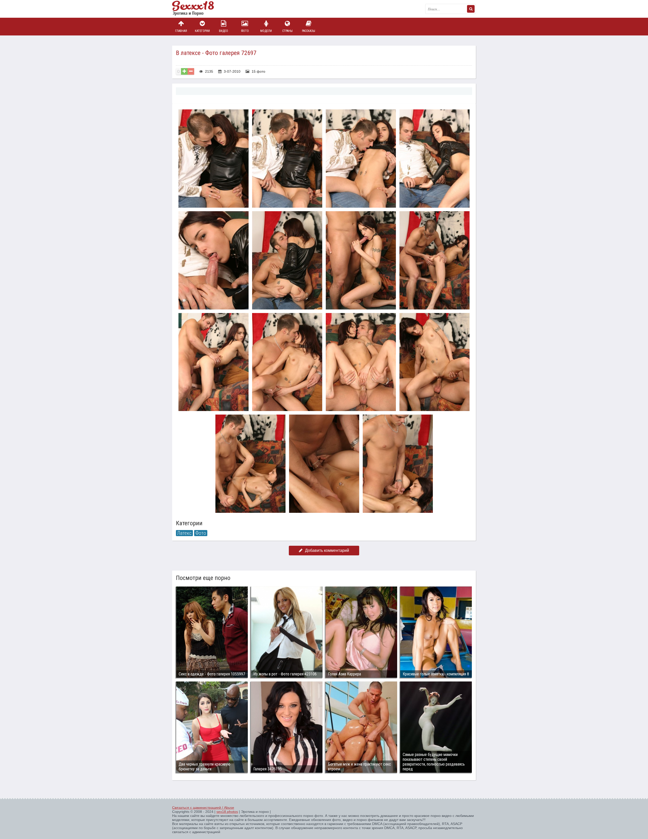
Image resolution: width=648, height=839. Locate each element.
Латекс (184, 533)
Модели (266, 31)
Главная (181, 31)
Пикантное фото (197, 9)
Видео (223, 31)
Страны (287, 31)
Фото (245, 31)
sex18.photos (227, 812)
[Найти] (471, 9)
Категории (202, 31)
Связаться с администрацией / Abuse (203, 808)
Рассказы (308, 31)
